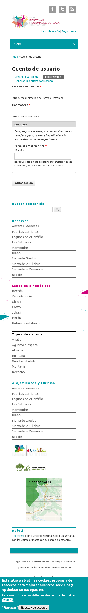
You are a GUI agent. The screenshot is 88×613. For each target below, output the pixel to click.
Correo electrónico (26, 86)
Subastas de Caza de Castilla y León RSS (72, 10)
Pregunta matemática (30, 145)
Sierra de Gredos (24, 258)
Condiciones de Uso (62, 567)
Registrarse (69, 31)
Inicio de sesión (50, 31)
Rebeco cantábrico (26, 323)
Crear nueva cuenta (27, 76)
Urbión (17, 274)
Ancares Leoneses (25, 226)
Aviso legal (56, 562)
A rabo (17, 339)
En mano (18, 355)
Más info (7, 600)
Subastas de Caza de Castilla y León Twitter (62, 10)
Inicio (15, 56)
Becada (17, 291)
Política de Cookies (40, 567)
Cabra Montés (22, 296)
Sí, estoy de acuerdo (33, 607)
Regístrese (18, 535)
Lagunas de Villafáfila (27, 237)
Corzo (16, 307)
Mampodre (20, 247)
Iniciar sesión (54, 76)
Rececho (18, 372)
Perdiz (17, 318)
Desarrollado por (40, 562)
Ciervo (17, 301)
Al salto (17, 350)
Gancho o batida (23, 361)
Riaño (16, 253)
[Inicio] (44, 26)
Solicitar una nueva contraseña (34, 80)
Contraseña (21, 104)
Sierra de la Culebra (26, 264)
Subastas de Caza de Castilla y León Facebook (52, 10)
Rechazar (10, 607)
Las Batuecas (21, 242)
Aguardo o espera (25, 345)
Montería (18, 366)
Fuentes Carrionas (25, 231)
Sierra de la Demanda (27, 269)
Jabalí (16, 312)
